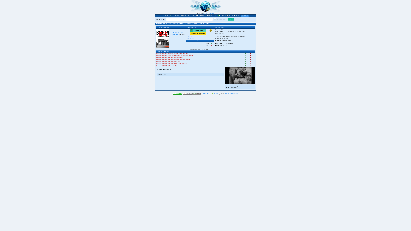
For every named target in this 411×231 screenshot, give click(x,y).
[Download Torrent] (198, 31)
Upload (216, 93)
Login (246, 15)
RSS (230, 15)
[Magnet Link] (210, 31)
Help (237, 15)
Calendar (202, 15)
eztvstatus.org (208, 13)
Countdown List (188, 15)
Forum (223, 15)
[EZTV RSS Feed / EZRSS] (187, 94)
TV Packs (176, 15)
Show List (212, 15)
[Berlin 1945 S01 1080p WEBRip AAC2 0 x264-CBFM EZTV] (240, 83)
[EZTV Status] (196, 94)
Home (166, 15)
